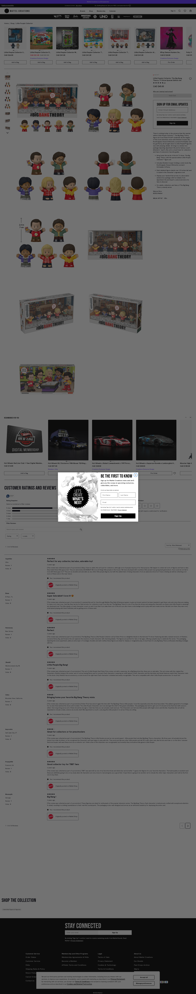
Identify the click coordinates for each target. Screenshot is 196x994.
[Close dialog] (135, 475)
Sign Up (118, 516)
